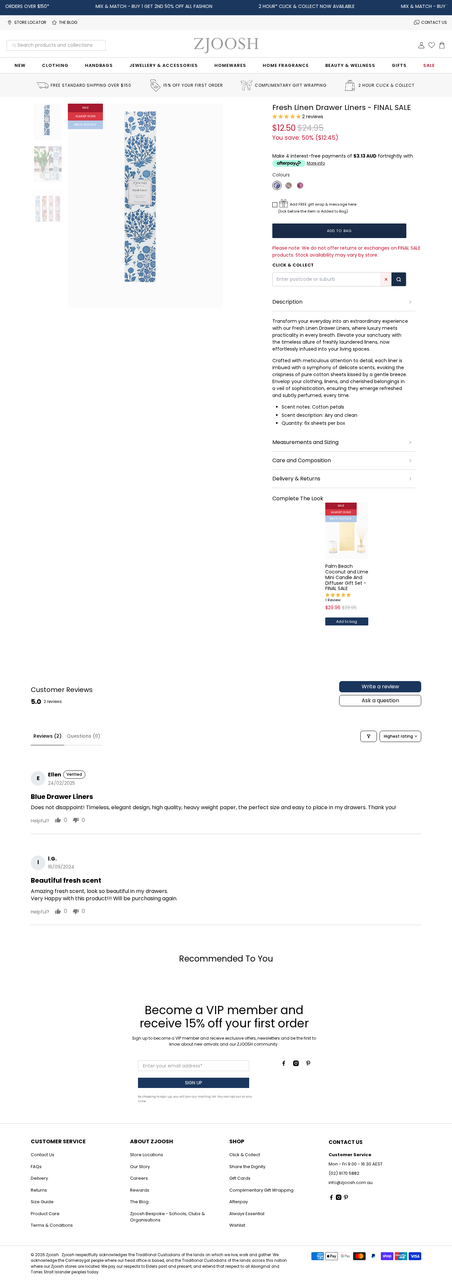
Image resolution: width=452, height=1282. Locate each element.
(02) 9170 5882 (344, 1173)
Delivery (39, 1178)
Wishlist (237, 1225)
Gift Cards (239, 1178)
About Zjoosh (151, 1141)
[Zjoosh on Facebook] (284, 1064)
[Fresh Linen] (277, 185)
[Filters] (368, 736)
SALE (429, 65)
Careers (139, 1178)
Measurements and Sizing (305, 442)
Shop (236, 1141)
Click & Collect (244, 1155)
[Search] (398, 279)
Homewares (230, 65)
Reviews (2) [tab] (47, 736)
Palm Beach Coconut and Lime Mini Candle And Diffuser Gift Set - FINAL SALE (346, 577)
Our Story (140, 1166)
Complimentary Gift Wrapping (261, 1190)
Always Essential (246, 1213)
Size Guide (42, 1202)
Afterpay (238, 1202)
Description (287, 302)
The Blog (139, 1202)
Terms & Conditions (52, 1225)
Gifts (399, 65)
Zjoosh (52, 1254)
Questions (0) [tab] (83, 736)
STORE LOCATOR (30, 22)
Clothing (55, 65)
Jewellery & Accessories (163, 65)
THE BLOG (68, 22)
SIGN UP (193, 1082)
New (20, 65)
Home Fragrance (286, 65)
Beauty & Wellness (350, 65)
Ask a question (380, 700)
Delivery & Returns (296, 478)
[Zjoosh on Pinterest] (308, 1064)
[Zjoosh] (226, 45)
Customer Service (58, 1141)
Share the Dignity (247, 1166)
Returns (39, 1190)
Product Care (45, 1213)
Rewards (139, 1190)
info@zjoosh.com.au (351, 1182)
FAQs (36, 1166)
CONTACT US (434, 22)
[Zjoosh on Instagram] (296, 1064)
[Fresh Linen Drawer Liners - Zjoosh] (145, 206)
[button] (286, 116)
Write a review (380, 686)
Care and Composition (301, 460)
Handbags (99, 65)
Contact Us (42, 1155)
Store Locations (146, 1155)
